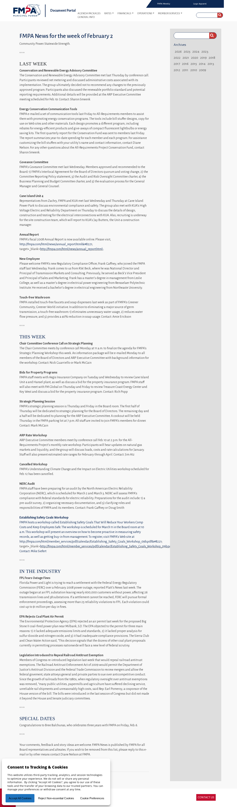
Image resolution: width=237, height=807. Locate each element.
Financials (124, 13)
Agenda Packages (89, 13)
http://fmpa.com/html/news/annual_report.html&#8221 (55, 244)
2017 (177, 64)
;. (103, 249)
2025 (187, 51)
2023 (204, 51)
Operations (144, 13)
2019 (203, 58)
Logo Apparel (200, 3)
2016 (185, 64)
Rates (107, 13)
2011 (185, 70)
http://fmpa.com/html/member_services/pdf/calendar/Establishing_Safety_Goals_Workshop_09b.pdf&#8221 (90, 541)
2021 (186, 58)
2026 (178, 51)
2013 (211, 64)
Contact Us (206, 797)
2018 (212, 58)
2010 (193, 70)
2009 (202, 70)
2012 (177, 70)
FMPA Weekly (163, 3)
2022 (177, 58)
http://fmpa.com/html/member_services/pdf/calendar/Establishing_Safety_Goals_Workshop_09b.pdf (106, 546)
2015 (194, 64)
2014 (202, 64)
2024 (195, 51)
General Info (86, 17)
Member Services (169, 13)
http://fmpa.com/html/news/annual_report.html (71, 249)
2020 (194, 58)
